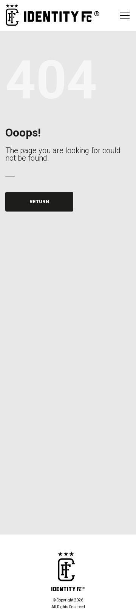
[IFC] (52, 15)
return (39, 201)
